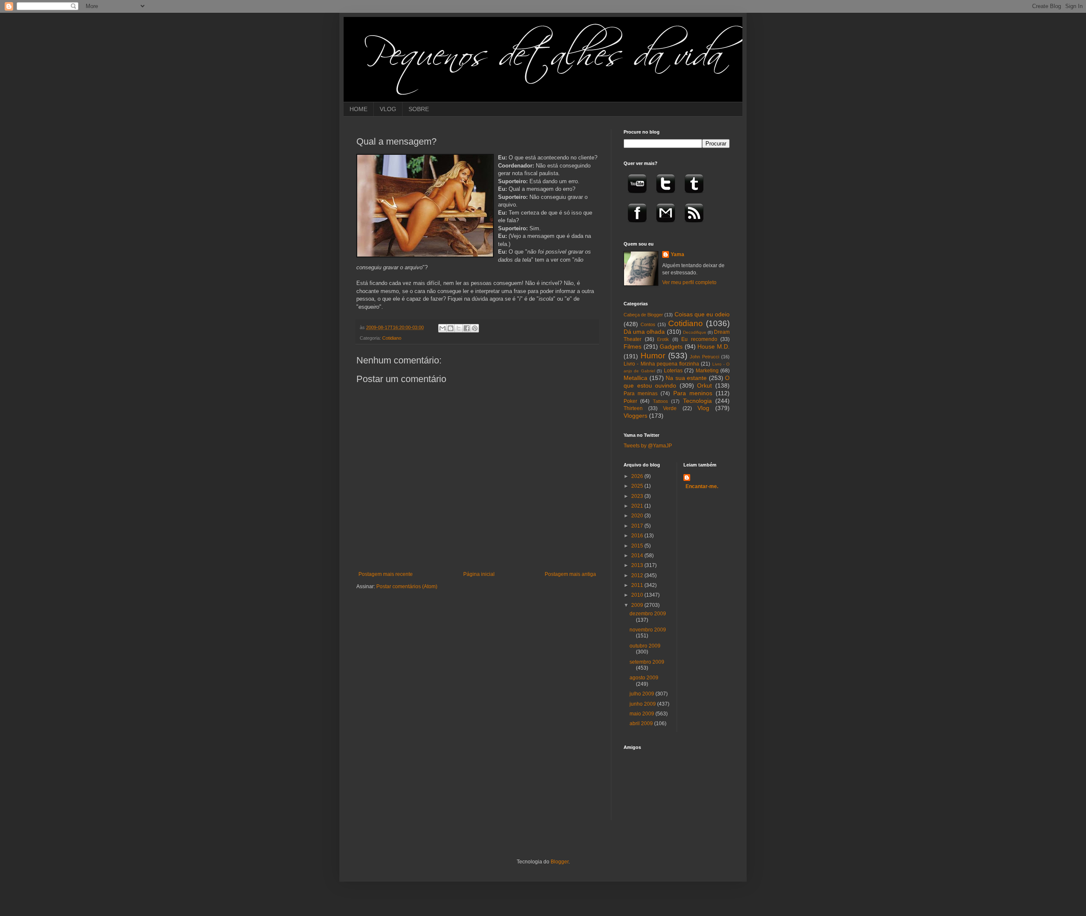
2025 (637, 486)
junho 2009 (643, 704)
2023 (637, 496)
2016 (637, 536)
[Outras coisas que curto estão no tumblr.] (694, 196)
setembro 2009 (647, 662)
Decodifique (694, 332)
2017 (637, 526)
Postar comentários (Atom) (406, 586)
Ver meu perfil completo (689, 282)
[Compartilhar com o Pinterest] (474, 328)
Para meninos (692, 393)
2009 (637, 605)
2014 (637, 556)
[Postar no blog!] (450, 328)
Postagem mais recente (385, 574)
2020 (637, 516)
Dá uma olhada (644, 331)
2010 (637, 595)
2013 (637, 565)
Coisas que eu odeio (702, 314)
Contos (648, 324)
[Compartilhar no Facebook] (466, 328)
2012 (637, 575)
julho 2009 (642, 694)
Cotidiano (391, 338)
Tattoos (660, 401)
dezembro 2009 (648, 614)
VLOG (388, 109)
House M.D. (713, 346)
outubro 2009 (645, 646)
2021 (637, 506)
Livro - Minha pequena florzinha (661, 364)
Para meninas (641, 394)
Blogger (559, 862)
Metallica (635, 377)
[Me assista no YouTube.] (637, 196)
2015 (637, 546)
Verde (670, 408)
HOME (358, 109)
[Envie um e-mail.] (665, 225)
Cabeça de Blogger (643, 314)
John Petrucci (704, 356)
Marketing (707, 371)
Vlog (703, 408)
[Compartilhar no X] (458, 328)
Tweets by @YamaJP (648, 446)
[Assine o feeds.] (694, 225)
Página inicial (479, 574)
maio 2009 (642, 714)
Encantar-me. (702, 486)
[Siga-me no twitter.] (665, 196)
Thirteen (633, 408)
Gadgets (671, 346)
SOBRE (419, 109)
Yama (677, 254)
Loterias (673, 371)
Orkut (704, 385)
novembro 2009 (648, 630)
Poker (630, 401)
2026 (637, 476)
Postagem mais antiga (570, 574)
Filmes (632, 346)
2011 (637, 585)
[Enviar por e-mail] (442, 328)
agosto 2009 (644, 678)
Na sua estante (686, 377)
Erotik (663, 339)
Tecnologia (697, 400)
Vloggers (635, 415)
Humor (653, 355)
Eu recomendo (699, 339)
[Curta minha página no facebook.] (637, 225)
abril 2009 (642, 723)
